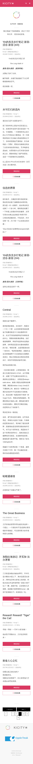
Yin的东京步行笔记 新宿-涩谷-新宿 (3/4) (16, 257)
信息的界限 (9, 188)
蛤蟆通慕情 (9, 476)
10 (23, 713)
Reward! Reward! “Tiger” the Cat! (16, 617)
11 (27, 713)
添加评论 (17, 54)
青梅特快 (9, 49)
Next (23, 709)
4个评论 (17, 625)
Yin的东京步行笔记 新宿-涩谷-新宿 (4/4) (16, 43)
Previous (10, 709)
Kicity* (5, 52)
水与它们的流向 (11, 109)
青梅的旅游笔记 (13, 52)
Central (7, 309)
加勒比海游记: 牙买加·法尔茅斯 (16, 558)
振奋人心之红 (10, 660)
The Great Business (14, 513)
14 (18, 717)
